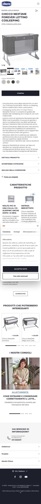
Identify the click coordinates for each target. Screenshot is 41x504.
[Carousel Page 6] (34, 345)
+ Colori (15, 335)
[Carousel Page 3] (22, 345)
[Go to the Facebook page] (15, 477)
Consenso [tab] (6, 232)
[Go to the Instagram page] (20, 477)
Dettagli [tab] (17, 232)
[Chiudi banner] (37, 226)
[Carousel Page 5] (30, 345)
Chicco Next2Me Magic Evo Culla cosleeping (28, 340)
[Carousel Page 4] (26, 345)
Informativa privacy (8, 491)
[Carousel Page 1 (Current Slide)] (10, 345)
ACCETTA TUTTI (20, 269)
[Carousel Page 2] (18, 345)
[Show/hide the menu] (38, 4)
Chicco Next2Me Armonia (8, 340)
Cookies (27, 491)
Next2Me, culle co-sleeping (10, 10)
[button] (20, 47)
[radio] (4, 82)
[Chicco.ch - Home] (6, 4)
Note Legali (20, 491)
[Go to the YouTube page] (26, 477)
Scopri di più (20, 293)
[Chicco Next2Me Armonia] (11, 325)
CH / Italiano (20, 471)
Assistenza (6, 447)
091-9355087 (16, 440)
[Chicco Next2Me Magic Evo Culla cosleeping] (30, 325)
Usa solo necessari (20, 276)
